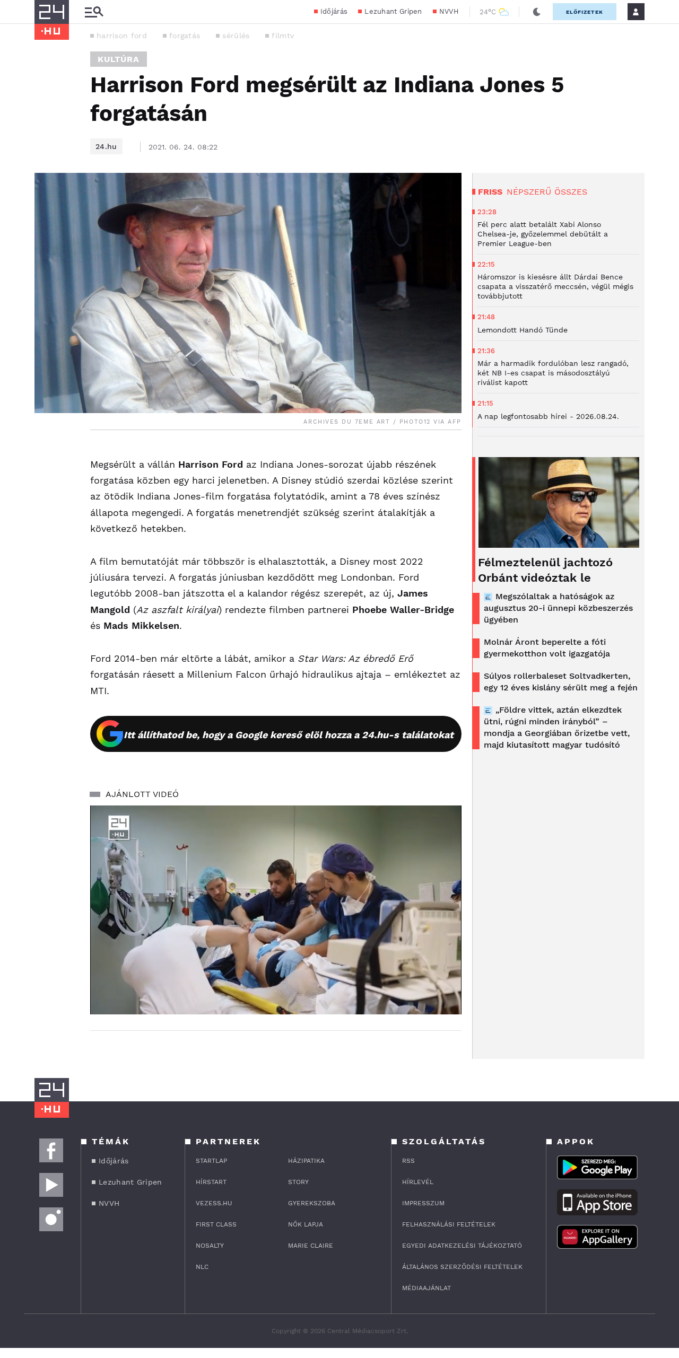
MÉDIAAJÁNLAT (426, 1288)
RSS (408, 1160)
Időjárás (333, 11)
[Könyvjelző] (46, 517)
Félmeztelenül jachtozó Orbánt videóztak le (545, 570)
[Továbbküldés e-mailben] (46, 486)
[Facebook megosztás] (46, 457)
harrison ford (122, 35)
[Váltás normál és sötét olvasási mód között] (536, 11)
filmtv (283, 35)
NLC (202, 1267)
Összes (570, 192)
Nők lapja (305, 1224)
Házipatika (306, 1160)
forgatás (184, 35)
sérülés (235, 35)
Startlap (211, 1160)
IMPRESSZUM (423, 1203)
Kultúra (119, 59)
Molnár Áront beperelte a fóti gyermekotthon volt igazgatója (547, 648)
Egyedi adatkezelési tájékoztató (462, 1245)
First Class (216, 1224)
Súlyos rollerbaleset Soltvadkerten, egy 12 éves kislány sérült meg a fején (561, 682)
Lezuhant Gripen (393, 11)
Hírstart (211, 1182)
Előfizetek (584, 12)
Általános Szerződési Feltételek (462, 1267)
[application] (276, 909)
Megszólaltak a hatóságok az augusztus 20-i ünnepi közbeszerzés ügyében (558, 608)
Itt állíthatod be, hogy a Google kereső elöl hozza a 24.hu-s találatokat (289, 734)
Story (298, 1182)
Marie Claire (310, 1245)
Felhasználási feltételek (448, 1224)
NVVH (449, 11)
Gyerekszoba (311, 1203)
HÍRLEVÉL (417, 1182)
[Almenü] (94, 12)
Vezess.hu (214, 1203)
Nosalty (210, 1245)
